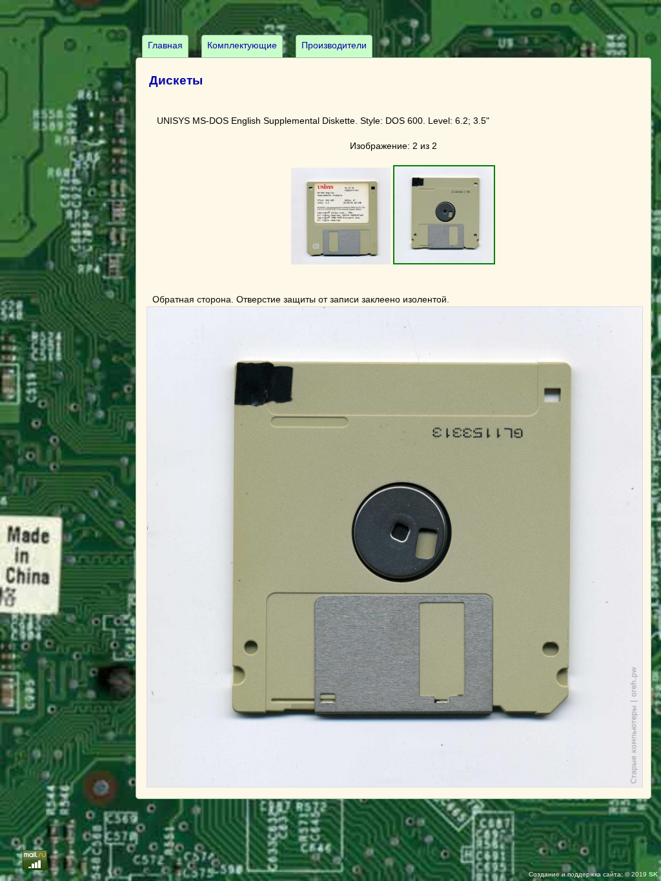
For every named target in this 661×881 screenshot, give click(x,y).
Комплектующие (242, 45)
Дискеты (176, 80)
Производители (334, 45)
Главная (165, 45)
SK (653, 874)
